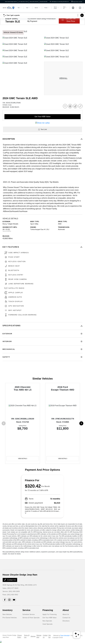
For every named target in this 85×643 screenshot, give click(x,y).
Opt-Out (49, 636)
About (66, 610)
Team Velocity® (65, 635)
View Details (22, 458)
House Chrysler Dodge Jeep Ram (9, 636)
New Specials (47, 621)
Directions (66, 621)
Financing (47, 610)
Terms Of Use (26, 636)
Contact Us (11, 580)
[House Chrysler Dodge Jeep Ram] (8, 8)
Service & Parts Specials (31, 617)
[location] (50, 1)
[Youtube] (14, 600)
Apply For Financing (49, 614)
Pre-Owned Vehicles (10, 617)
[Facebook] (5, 600)
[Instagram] (9, 600)
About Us (66, 614)
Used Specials (47, 624)
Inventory (8, 610)
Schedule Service (28, 614)
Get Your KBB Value (49, 617)
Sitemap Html (38, 636)
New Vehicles (7, 614)
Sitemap (33, 636)
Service (26, 610)
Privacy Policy (19, 636)
